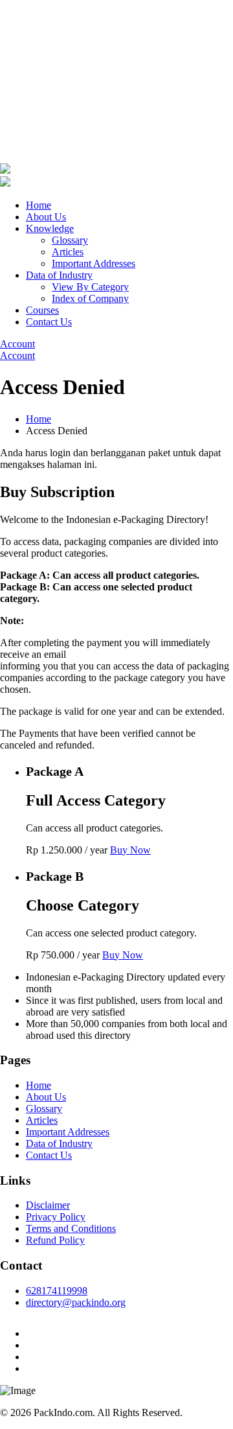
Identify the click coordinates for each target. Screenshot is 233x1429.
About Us (46, 216)
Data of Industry (59, 275)
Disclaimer (48, 1205)
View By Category (90, 286)
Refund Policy (55, 1240)
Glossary (70, 240)
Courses (42, 310)
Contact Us (49, 321)
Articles (67, 251)
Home (38, 205)
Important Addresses (93, 263)
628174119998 (56, 1290)
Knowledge (50, 228)
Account (17, 343)
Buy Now (130, 849)
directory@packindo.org (76, 1302)
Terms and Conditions (71, 1228)
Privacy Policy (55, 1216)
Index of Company (90, 298)
